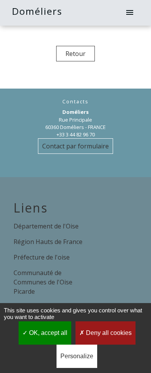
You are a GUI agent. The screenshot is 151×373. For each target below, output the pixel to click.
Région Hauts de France (48, 241)
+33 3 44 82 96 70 (76, 134)
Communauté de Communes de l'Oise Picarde (43, 282)
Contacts (75, 102)
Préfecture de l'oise (42, 257)
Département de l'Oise (46, 226)
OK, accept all (47, 332)
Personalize (76, 356)
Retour (75, 53)
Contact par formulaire (75, 146)
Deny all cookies (108, 332)
